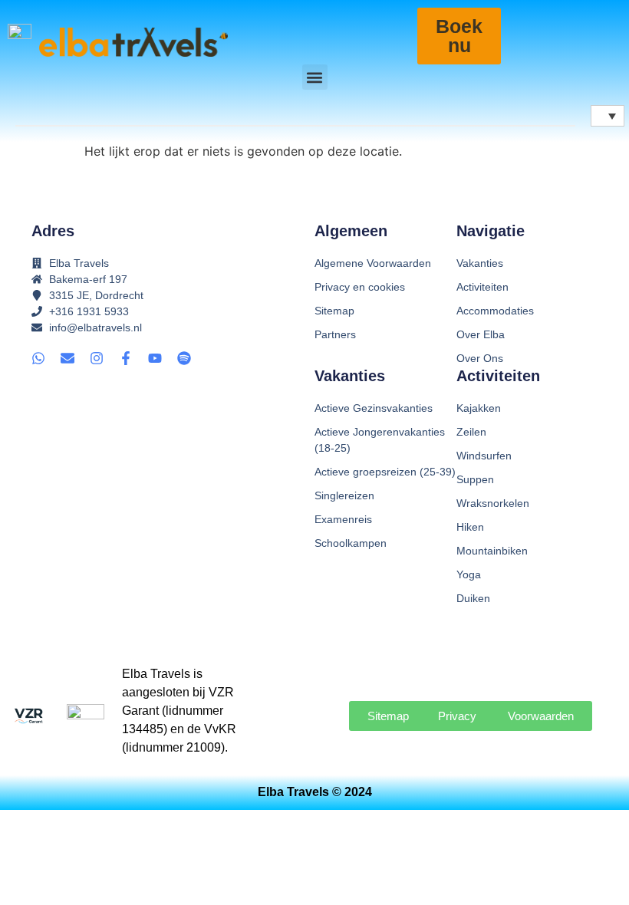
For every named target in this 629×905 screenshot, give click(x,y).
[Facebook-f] (126, 358)
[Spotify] (184, 358)
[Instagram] (97, 358)
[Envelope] (67, 358)
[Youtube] (155, 358)
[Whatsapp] (38, 358)
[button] (315, 77)
